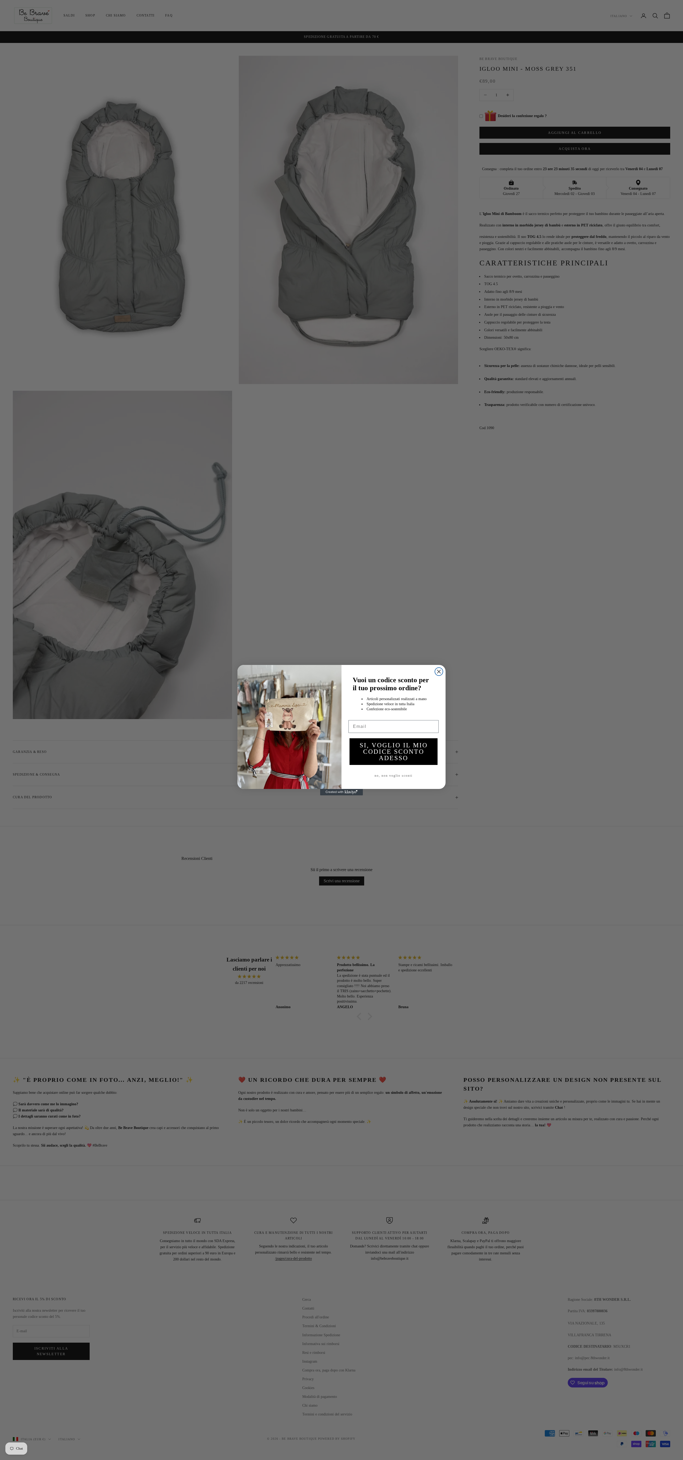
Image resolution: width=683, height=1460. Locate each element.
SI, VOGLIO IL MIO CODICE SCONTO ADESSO (394, 751)
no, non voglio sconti (393, 775)
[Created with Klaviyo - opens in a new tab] (341, 792)
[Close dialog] (439, 672)
